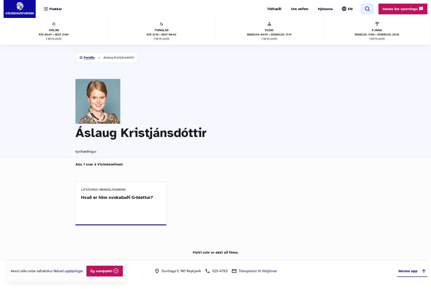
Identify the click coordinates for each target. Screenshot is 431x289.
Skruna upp (408, 271)
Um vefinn (299, 9)
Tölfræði (274, 9)
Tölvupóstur (258, 271)
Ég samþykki (101, 271)
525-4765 (220, 271)
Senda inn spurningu (401, 9)
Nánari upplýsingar (68, 271)
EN (350, 9)
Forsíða (89, 57)
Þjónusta (325, 9)
